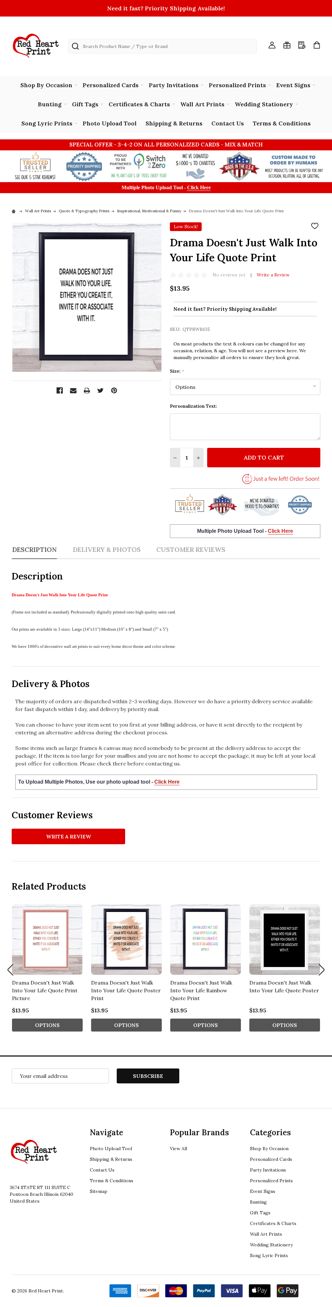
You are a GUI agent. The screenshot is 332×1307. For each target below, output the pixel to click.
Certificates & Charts (139, 104)
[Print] (87, 390)
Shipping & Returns (174, 123)
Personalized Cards (110, 85)
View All (178, 1148)
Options (47, 1025)
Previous (10, 970)
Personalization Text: (193, 406)
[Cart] (316, 45)
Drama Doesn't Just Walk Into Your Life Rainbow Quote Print (201, 990)
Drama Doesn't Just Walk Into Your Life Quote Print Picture (44, 990)
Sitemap (98, 1191)
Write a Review (273, 275)
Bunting (50, 104)
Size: (177, 371)
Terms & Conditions (282, 123)
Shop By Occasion (46, 85)
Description (34, 549)
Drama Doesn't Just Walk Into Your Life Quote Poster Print (126, 990)
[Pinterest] (114, 390)
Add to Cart (263, 457)
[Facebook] (59, 390)
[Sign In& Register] (272, 45)
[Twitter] (100, 390)
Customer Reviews (190, 549)
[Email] (73, 390)
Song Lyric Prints (46, 123)
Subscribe (148, 1076)
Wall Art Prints (202, 104)
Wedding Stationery (264, 104)
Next (321, 970)
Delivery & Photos (107, 549)
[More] (75, 85)
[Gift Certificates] (286, 45)
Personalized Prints (237, 85)
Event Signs (293, 85)
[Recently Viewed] (301, 45)
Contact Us (227, 123)
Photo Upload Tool (109, 123)
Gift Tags (85, 104)
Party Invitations (173, 85)
